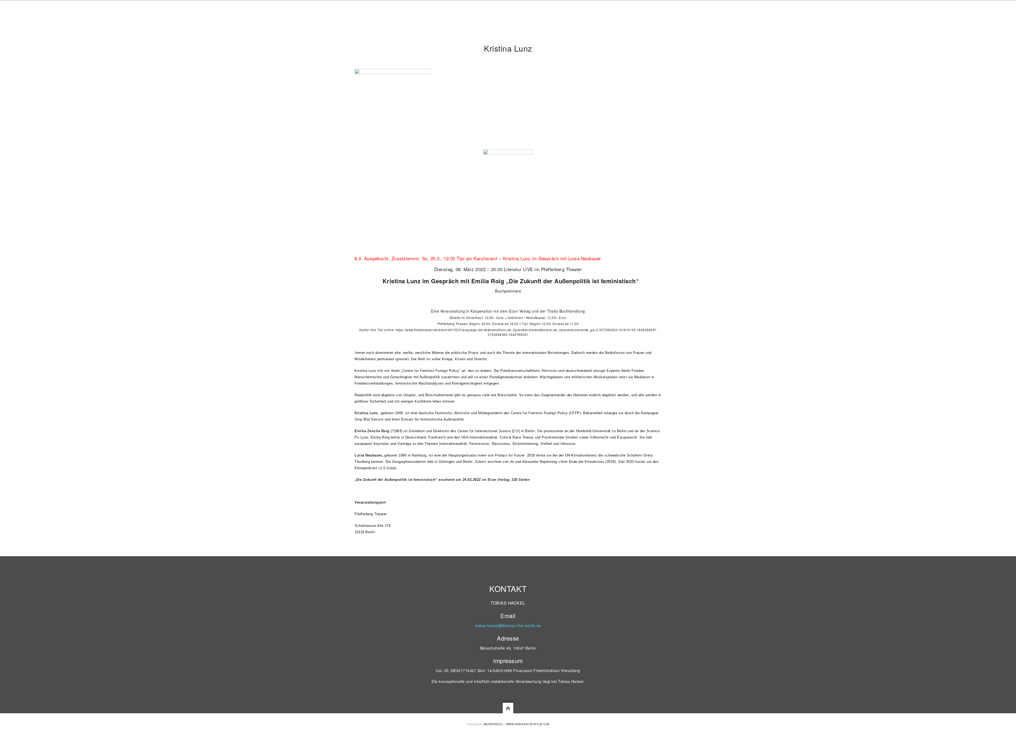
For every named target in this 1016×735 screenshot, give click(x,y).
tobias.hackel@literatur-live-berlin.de (508, 625)
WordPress (493, 724)
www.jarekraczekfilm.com (528, 724)
